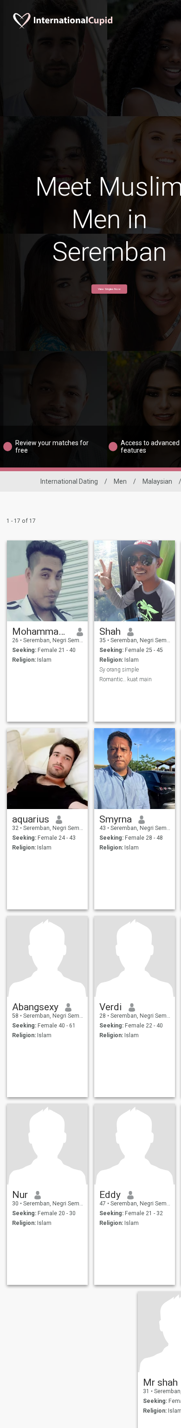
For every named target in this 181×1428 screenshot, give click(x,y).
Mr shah (160, 1382)
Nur (20, 1194)
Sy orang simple (119, 669)
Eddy (110, 1194)
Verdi (110, 1007)
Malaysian (157, 481)
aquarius (30, 819)
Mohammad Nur (41, 631)
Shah (110, 631)
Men (120, 481)
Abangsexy (35, 1007)
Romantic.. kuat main (125, 679)
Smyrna (115, 819)
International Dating (69, 481)
